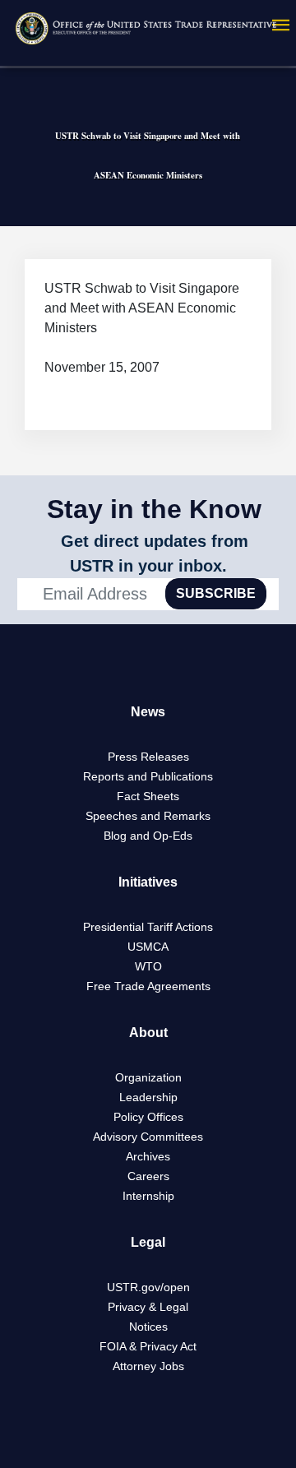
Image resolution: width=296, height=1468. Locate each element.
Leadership (148, 1097)
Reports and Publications (148, 776)
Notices (148, 1326)
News (148, 712)
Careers (148, 1176)
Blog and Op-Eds (148, 835)
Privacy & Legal (148, 1306)
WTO (148, 966)
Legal (148, 1242)
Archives (148, 1156)
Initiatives (148, 882)
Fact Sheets (148, 796)
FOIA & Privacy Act (148, 1346)
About (148, 1033)
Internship (148, 1195)
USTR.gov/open (148, 1287)
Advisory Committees (148, 1136)
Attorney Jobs (148, 1366)
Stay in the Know (154, 509)
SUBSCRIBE (216, 593)
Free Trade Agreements (148, 986)
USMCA (148, 946)
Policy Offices (148, 1116)
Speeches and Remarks (148, 815)
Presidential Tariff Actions (148, 926)
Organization (148, 1077)
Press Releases (148, 756)
